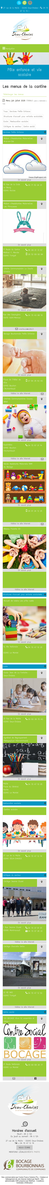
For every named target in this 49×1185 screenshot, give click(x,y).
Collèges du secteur (12, 126)
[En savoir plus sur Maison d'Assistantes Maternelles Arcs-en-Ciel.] (24, 179)
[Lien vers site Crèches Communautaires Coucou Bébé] (24, 438)
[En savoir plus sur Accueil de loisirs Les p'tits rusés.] (24, 642)
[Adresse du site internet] (20, 394)
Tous (6, 111)
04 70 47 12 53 (35, 993)
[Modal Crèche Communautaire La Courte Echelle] (24, 308)
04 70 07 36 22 (35, 931)
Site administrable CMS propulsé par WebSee (24, 1180)
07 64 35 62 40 (35, 381)
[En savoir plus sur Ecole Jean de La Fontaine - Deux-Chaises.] (24, 713)
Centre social (29, 126)
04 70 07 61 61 (35, 928)
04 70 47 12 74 (35, 856)
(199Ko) (20, 100)
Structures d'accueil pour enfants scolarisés (23, 116)
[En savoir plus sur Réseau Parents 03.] (24, 570)
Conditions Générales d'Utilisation (30, 1182)
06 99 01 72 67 (35, 250)
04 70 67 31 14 (35, 445)
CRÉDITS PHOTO (33, 1152)
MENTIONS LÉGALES (17, 1152)
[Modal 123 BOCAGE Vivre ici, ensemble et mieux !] (24, 1057)
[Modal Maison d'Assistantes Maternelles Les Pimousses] (24, 242)
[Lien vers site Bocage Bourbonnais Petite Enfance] (24, 373)
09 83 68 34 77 (35, 1065)
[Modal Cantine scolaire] (24, 849)
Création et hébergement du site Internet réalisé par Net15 (27, 1178)
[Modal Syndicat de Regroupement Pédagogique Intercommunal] (24, 777)
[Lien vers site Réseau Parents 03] (24, 568)
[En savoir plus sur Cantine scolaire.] (24, 850)
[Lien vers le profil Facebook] (35, 1078)
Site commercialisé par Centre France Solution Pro (19, 1177)
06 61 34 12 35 (35, 511)
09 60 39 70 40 (35, 719)
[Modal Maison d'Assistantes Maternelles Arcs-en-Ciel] (24, 177)
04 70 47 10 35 (35, 647)
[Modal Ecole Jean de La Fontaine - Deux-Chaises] (24, 712)
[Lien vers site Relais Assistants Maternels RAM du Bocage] (24, 503)
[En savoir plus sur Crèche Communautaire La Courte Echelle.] (24, 309)
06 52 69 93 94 (35, 254)
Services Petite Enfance (20, 111)
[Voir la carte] (41, 140)
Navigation (10, 48)
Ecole (6, 121)
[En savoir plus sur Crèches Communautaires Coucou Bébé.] (24, 440)
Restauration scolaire (19, 121)
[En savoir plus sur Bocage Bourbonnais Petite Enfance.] (24, 375)
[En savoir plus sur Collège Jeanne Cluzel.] (24, 922)
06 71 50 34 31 (35, 185)
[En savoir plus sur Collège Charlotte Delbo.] (24, 987)
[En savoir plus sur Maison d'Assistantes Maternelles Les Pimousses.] (24, 244)
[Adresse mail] (42, 394)
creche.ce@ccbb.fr (26, 329)
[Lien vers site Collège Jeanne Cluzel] (24, 920)
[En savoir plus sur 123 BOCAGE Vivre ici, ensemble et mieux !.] (24, 1059)
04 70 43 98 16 (35, 315)
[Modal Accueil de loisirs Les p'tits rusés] (24, 640)
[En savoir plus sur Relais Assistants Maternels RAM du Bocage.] (24, 505)
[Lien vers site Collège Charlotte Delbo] (24, 985)
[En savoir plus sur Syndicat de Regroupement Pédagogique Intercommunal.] (24, 779)
